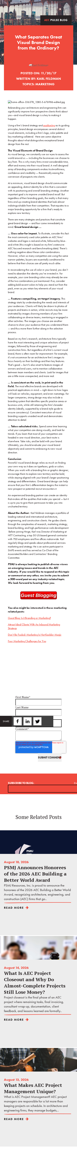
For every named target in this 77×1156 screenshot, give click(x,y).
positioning (49, 125)
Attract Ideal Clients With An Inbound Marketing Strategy (34, 626)
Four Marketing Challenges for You (27, 641)
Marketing (44, 84)
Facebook (17, 721)
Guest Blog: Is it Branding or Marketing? (29, 618)
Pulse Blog (56, 20)
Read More (14, 907)
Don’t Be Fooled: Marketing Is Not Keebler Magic (34, 634)
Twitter (36, 721)
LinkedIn (27, 721)
